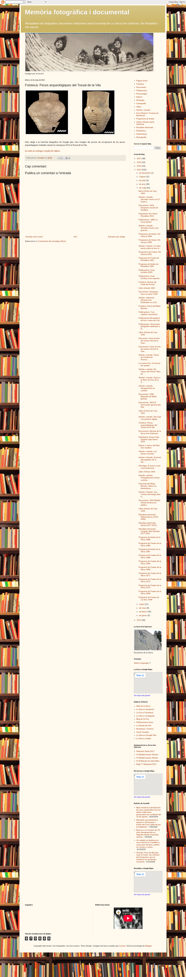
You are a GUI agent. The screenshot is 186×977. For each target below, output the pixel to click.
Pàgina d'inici (142, 81)
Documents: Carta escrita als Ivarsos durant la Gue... (150, 349)
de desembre (145, 173)
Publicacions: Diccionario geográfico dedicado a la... (149, 326)
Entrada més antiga (116, 237)
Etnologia (140, 100)
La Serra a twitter (143, 738)
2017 (139, 158)
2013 (139, 620)
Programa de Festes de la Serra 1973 (150, 580)
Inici (75, 237)
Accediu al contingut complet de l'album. (42, 151)
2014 (139, 170)
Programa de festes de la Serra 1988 (149, 538)
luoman (122, 946)
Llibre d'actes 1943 (147, 288)
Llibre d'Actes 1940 (147, 472)
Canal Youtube (142, 732)
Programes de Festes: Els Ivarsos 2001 (150, 253)
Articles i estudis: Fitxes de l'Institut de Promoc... (149, 357)
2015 (139, 166)
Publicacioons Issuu (144, 722)
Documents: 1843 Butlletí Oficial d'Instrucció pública (149, 502)
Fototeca (140, 84)
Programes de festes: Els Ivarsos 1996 (149, 235)
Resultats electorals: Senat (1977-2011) (148, 524)
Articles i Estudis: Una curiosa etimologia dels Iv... (149, 494)
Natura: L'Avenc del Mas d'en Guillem (149, 446)
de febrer (143, 612)
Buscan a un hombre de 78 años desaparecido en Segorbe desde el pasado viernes (148, 833)
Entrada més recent (34, 237)
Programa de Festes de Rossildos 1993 (149, 259)
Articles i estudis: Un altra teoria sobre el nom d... (150, 247)
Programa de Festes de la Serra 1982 (150, 568)
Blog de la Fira (142, 719)
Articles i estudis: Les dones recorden (148, 452)
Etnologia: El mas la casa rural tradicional (149, 467)
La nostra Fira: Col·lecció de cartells (149, 364)
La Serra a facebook (145, 709)
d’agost (142, 176)
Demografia (141, 137)
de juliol (142, 180)
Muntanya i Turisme (144, 729)
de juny (142, 184)
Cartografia (141, 103)
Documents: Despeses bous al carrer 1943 (148, 293)
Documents (141, 87)
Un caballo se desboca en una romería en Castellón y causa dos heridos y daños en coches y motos (148, 843)
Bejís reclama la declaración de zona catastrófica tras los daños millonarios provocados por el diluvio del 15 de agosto (148, 812)
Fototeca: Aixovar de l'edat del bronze (147, 283)
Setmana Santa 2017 (145, 751)
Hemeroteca (141, 134)
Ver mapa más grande (142, 695)
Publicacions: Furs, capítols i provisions (148, 313)
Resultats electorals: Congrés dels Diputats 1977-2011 (149, 531)
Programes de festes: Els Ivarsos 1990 (149, 241)
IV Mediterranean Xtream (147, 754)
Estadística (141, 131)
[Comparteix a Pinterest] (69, 158)
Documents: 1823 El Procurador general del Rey (150, 404)
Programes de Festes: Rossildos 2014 (148, 215)
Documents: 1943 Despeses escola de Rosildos (148, 207)
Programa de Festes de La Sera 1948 (149, 598)
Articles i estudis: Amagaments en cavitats (147, 388)
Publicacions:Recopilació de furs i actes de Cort (149, 319)
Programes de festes (145, 119)
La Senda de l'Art (143, 725)
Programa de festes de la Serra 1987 (149, 550)
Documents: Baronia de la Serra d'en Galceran (150, 432)
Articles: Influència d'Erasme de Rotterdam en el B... (148, 300)
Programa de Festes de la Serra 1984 (150, 562)
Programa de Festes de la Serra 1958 (150, 592)
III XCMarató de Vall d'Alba (147, 761)
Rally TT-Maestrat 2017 (146, 764)
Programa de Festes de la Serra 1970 (150, 586)
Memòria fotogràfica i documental (77, 12)
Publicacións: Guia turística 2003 (147, 271)
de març (143, 608)
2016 (139, 162)
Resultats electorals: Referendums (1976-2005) (149, 517)
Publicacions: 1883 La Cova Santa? (148, 221)
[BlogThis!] (61, 158)
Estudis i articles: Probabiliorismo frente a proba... (149, 477)
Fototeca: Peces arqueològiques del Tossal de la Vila (148, 425)
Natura (139, 97)
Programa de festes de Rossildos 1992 (148, 265)
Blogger (148, 946)
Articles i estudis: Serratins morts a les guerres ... (148, 228)
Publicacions (141, 90)
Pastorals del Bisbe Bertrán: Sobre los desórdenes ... (147, 486)
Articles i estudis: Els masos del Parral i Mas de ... (149, 371)
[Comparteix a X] (64, 158)
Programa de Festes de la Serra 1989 (150, 544)
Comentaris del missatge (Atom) (52, 241)
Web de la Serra (143, 706)
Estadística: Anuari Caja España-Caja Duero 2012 (149, 439)
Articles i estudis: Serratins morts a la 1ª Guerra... (149, 199)
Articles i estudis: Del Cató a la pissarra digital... (150, 418)
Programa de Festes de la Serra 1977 (150, 574)
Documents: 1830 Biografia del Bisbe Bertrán (148, 396)
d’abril (142, 604)
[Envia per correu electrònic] (58, 158)
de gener (143, 615)
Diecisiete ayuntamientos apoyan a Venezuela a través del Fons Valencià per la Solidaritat (148, 823)
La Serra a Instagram (145, 716)
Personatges (141, 94)
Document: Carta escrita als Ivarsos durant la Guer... (149, 340)
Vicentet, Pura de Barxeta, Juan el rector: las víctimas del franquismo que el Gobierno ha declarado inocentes (147, 857)
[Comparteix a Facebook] (66, 158)
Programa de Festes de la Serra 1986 (150, 556)
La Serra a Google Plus (146, 735)
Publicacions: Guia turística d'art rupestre (149, 277)
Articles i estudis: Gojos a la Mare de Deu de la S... (149, 379)
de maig (143, 188)
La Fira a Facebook (144, 712)
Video (138, 107)
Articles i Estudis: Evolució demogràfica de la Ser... (150, 459)
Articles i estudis (143, 110)
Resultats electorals (144, 127)
